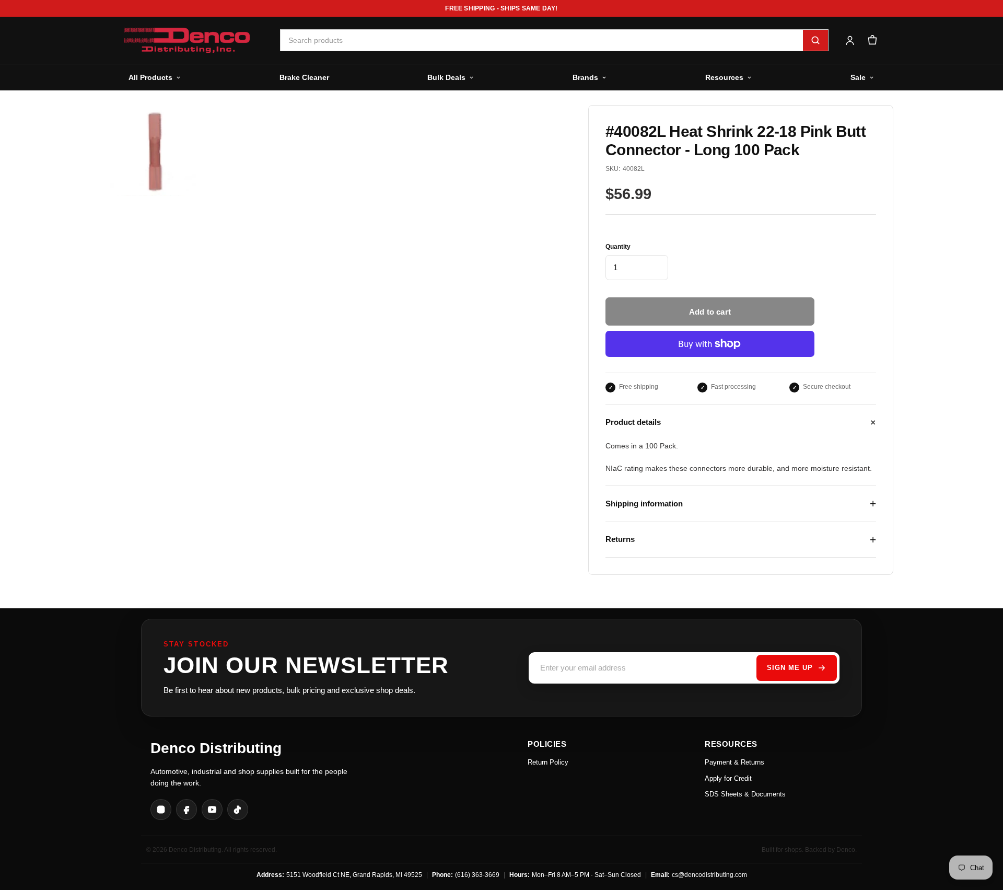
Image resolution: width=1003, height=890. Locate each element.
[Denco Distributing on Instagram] (160, 809)
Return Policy (548, 762)
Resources (724, 77)
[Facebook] (186, 809)
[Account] (849, 40)
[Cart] (872, 40)
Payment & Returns (734, 762)
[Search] (815, 40)
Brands (585, 77)
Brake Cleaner (304, 77)
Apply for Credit (728, 778)
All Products (150, 77)
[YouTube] (212, 809)
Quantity (618, 246)
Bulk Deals (446, 77)
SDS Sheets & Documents (745, 794)
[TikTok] (237, 809)
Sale (858, 77)
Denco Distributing (216, 748)
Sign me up (790, 668)
